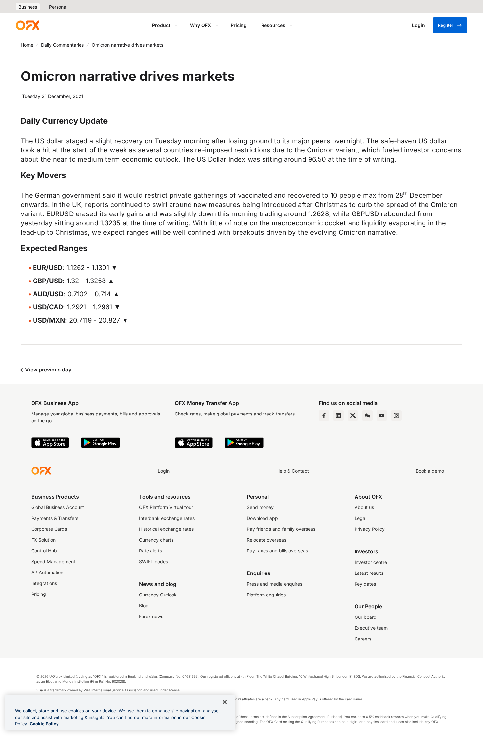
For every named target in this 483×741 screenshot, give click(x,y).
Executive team (371, 628)
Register (445, 25)
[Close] (225, 702)
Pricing (239, 25)
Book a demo (430, 471)
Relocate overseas (266, 540)
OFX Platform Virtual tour (166, 507)
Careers (363, 638)
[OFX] (27, 25)
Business (27, 7)
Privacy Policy (370, 529)
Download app (262, 518)
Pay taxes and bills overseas (277, 550)
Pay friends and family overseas (281, 529)
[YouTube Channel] (382, 415)
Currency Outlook (158, 594)
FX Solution (43, 540)
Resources (273, 25)
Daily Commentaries (62, 45)
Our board (366, 617)
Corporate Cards (49, 529)
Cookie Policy (44, 723)
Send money (260, 507)
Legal (360, 518)
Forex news (151, 616)
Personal (58, 7)
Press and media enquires (274, 584)
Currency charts (156, 540)
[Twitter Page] (353, 415)
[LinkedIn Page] (338, 415)
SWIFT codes (153, 561)
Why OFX (200, 25)
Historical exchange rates (166, 529)
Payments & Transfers (54, 518)
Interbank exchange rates (167, 518)
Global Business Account (57, 507)
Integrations (44, 583)
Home (27, 45)
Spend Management (53, 561)
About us (364, 507)
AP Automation (47, 572)
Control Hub (44, 550)
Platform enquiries (266, 594)
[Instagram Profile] (396, 415)
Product (161, 25)
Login (164, 471)
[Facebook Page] (324, 415)
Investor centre (371, 562)
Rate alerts (150, 550)
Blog (144, 605)
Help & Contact (292, 471)
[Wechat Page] (367, 415)
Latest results (369, 573)
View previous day (47, 369)
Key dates (365, 584)
